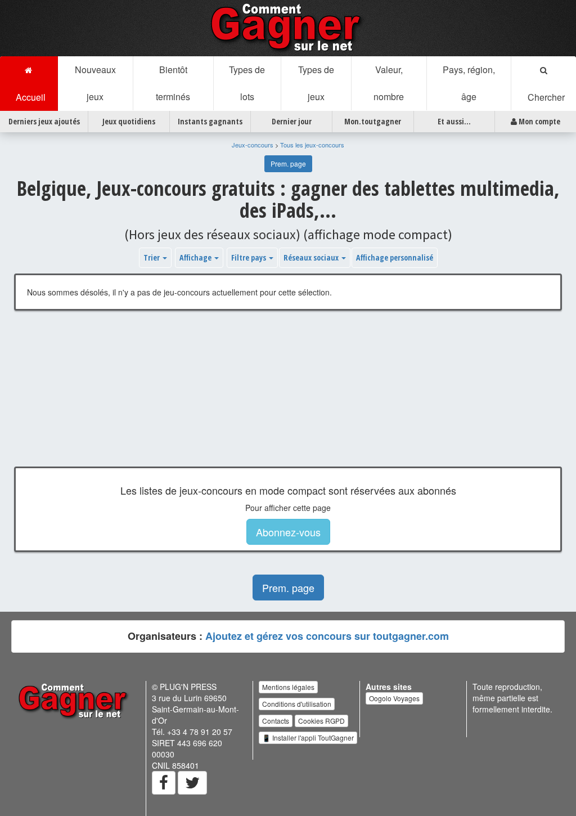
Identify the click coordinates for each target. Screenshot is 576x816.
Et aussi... (454, 121)
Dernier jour (292, 121)
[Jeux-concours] (288, 27)
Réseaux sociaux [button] (312, 257)
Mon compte (538, 121)
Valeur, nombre (389, 83)
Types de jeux (316, 83)
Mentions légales (288, 687)
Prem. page (288, 163)
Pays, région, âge (469, 83)
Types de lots (247, 83)
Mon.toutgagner (372, 121)
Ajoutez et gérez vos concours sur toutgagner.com (327, 636)
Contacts (275, 720)
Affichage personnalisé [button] (394, 257)
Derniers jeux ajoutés (44, 121)
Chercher (544, 97)
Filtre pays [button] (249, 257)
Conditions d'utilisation (296, 704)
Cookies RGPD (321, 720)
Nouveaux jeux (95, 83)
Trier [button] (152, 257)
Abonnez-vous (288, 531)
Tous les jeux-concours (312, 144)
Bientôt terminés (173, 83)
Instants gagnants (210, 121)
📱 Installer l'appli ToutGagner (308, 737)
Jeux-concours (252, 144)
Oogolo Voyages (394, 698)
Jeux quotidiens (128, 121)
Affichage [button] (196, 257)
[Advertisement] (287, 397)
